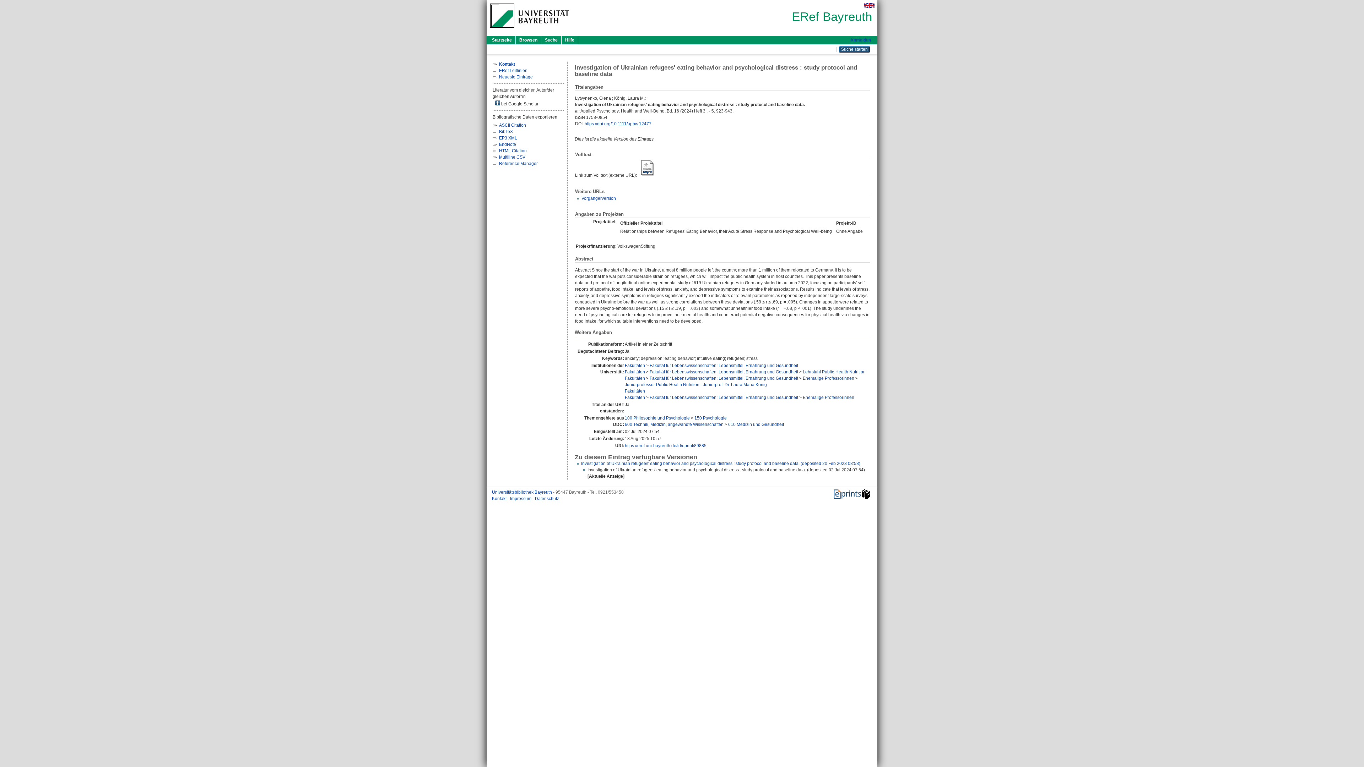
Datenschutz (547, 498)
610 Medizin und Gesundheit (756, 424)
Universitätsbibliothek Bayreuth (522, 492)
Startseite (502, 40)
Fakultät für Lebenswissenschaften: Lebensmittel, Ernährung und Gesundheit (724, 365)
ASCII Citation (512, 125)
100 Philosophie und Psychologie (657, 418)
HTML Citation (513, 150)
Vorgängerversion (598, 198)
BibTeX (506, 131)
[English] (869, 5)
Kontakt (500, 498)
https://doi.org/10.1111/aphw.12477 (618, 123)
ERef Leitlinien (513, 70)
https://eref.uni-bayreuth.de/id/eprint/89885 (666, 445)
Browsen (528, 40)
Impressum (521, 498)
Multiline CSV (512, 157)
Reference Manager (518, 163)
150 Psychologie (710, 418)
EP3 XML (508, 138)
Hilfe (569, 40)
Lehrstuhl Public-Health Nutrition (834, 371)
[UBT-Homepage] (529, 29)
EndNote (507, 144)
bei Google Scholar (519, 104)
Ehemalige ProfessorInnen (828, 378)
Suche (551, 40)
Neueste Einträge (516, 77)
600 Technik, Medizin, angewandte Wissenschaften (674, 424)
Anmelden (860, 40)
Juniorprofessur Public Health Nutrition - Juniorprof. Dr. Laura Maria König (696, 384)
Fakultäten (635, 365)
